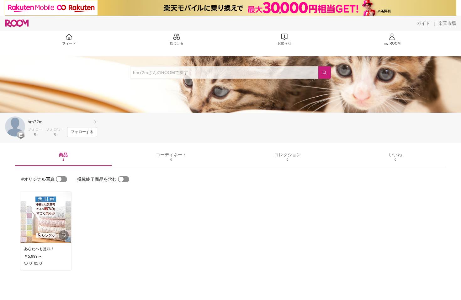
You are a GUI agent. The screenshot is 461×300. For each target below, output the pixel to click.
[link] (45, 217)
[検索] (324, 72)
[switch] (61, 179)
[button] (15, 126)
